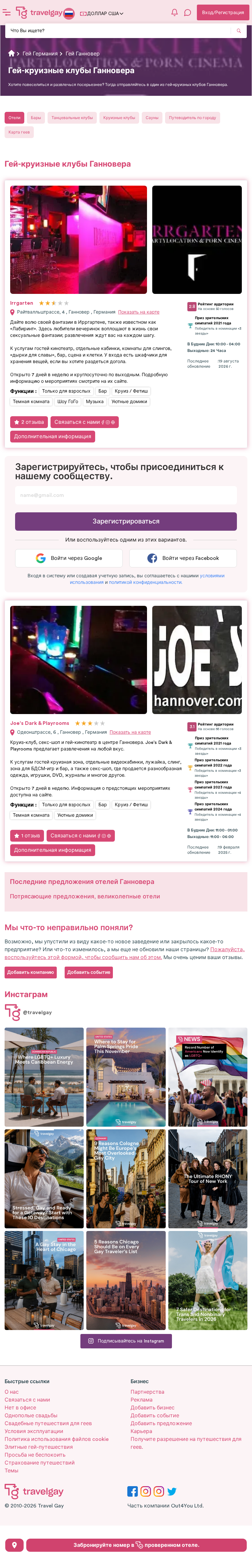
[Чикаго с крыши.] (44, 1280)
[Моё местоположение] (14, 1545)
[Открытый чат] (188, 12)
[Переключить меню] (6, 12)
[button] (145, 582)
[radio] (41, 303)
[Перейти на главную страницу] (39, 12)
